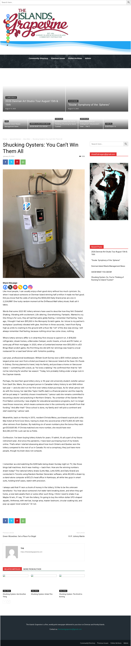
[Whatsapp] (8, 38)
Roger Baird (73, 101)
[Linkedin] (8, 25)
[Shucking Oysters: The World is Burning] (72, 583)
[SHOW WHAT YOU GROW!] (40, 120)
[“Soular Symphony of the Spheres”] (97, 90)
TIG (22, 548)
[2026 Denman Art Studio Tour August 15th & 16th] (34, 90)
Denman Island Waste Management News (108, 266)
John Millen (84, 118)
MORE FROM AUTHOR (32, 569)
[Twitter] (11, 162)
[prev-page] (4, 601)
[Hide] (7, 45)
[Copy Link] (20, 287)
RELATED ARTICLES (12, 569)
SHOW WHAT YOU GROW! (101, 272)
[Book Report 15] (115, 120)
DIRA (6, 121)
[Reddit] (8, 22)
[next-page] (8, 601)
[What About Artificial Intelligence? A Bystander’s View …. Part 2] (90, 120)
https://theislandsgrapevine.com (31, 552)
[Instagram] (30, 287)
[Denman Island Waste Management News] (15, 120)
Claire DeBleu (11, 97)
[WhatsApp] (23, 162)
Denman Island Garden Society (40, 123)
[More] (8, 41)
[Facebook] (5, 162)
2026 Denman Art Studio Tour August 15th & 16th (109, 253)
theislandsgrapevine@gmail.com (70, 629)
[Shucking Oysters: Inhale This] (43, 583)
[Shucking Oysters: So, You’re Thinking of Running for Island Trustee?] (65, 120)
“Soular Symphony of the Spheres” (106, 260)
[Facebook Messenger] (25, 287)
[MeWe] (8, 31)
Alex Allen (59, 118)
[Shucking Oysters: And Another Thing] (15, 583)
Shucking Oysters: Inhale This (41, 594)
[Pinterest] (17, 162)
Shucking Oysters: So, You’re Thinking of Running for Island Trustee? (107, 278)
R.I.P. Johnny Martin (77, 536)
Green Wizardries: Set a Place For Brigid (19, 536)
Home (5, 139)
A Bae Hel (109, 123)
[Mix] (8, 34)
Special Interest (15, 139)
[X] (10, 287)
